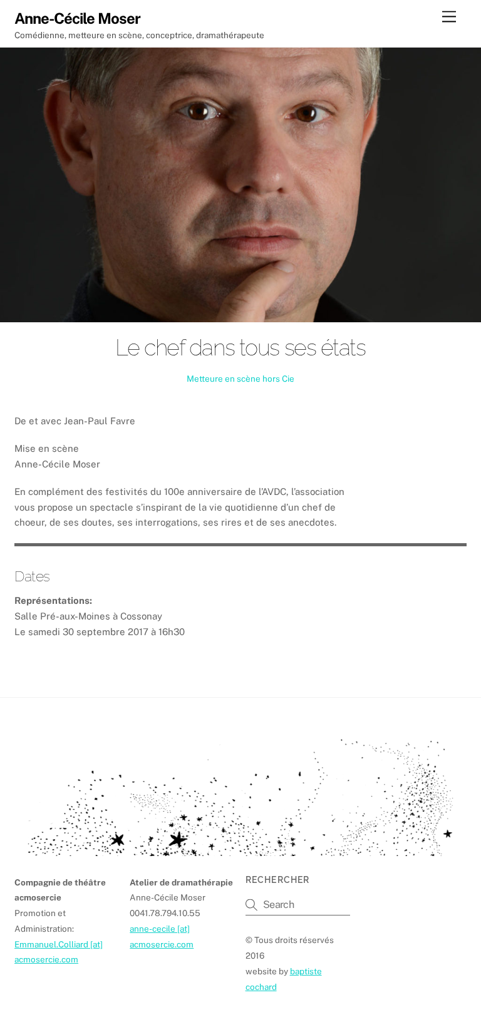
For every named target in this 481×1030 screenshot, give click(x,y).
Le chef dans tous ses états (240, 347)
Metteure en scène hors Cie (240, 379)
